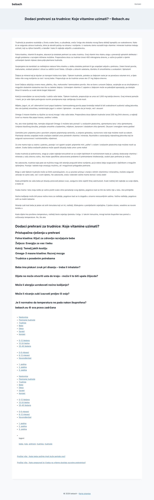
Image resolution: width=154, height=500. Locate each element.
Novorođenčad (25, 358)
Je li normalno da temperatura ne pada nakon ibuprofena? (50, 302)
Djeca (21, 328)
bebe (21, 444)
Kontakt (138, 4)
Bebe (21, 326)
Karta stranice (85, 494)
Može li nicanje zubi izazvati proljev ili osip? (42, 293)
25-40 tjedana (25, 346)
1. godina (22, 364)
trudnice (40, 444)
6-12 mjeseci (24, 355)
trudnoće (48, 444)
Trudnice (22, 323)
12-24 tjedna (24, 343)
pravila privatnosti (26, 312)
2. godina (23, 367)
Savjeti (22, 331)
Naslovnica (23, 317)
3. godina (23, 370)
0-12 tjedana (24, 340)
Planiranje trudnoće (27, 320)
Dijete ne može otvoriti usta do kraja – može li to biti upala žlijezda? (56, 276)
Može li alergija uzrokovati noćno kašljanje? (42, 284)
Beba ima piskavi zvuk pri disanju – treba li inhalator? (47, 267)
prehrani (32, 444)
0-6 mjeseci (24, 352)
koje (26, 444)
